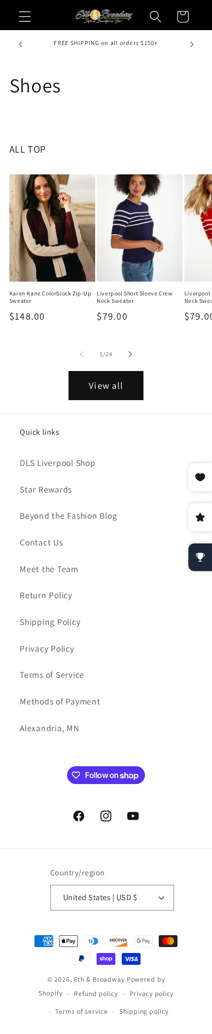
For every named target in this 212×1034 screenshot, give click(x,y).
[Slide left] (82, 354)
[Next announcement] (192, 44)
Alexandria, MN (49, 728)
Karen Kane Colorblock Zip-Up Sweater (50, 297)
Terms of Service (52, 674)
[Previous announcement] (20, 44)
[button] (24, 16)
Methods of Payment (60, 701)
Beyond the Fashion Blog (68, 515)
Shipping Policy (50, 621)
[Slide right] (130, 354)
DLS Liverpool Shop (58, 462)
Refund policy (95, 993)
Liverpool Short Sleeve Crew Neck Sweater (135, 297)
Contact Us (41, 542)
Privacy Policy (47, 648)
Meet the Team (49, 569)
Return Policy (46, 595)
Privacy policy (152, 993)
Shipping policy (143, 1011)
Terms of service (81, 1011)
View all (106, 385)
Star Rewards (46, 489)
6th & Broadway (99, 979)
